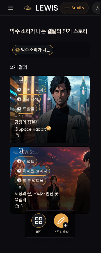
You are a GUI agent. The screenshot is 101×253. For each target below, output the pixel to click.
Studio (78, 8)
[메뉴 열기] (10, 8)
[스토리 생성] (61, 220)
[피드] (38, 220)
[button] (32, 50)
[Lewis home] (41, 8)
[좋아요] (17, 135)
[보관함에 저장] (21, 79)
